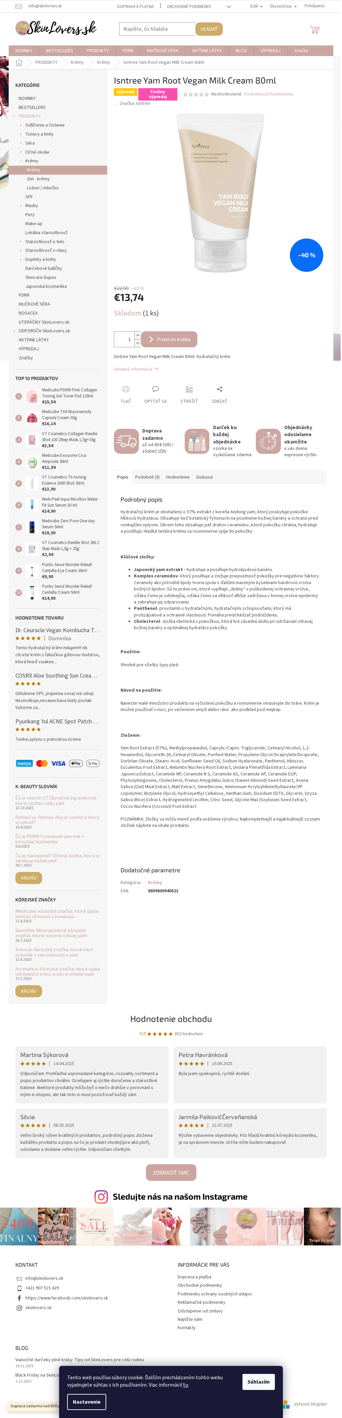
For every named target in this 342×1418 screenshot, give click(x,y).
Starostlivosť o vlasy (46, 250)
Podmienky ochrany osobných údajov (215, 1294)
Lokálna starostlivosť (46, 232)
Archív (29, 878)
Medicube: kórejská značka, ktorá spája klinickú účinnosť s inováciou (57, 913)
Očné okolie (37, 152)
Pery (30, 214)
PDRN (24, 295)
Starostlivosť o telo (44, 241)
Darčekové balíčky (43, 268)
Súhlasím (258, 1382)
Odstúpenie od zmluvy (200, 1311)
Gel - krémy (38, 179)
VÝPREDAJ (29, 349)
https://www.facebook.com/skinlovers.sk (66, 1298)
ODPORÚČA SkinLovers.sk (44, 331)
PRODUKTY (30, 116)
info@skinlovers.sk (44, 1278)
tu (185, 1385)
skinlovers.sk (38, 1307)
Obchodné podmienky (189, 7)
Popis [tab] (123, 477)
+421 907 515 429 (42, 1288)
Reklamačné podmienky (201, 1302)
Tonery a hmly (39, 134)
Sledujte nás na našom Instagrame (180, 1196)
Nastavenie (87, 1402)
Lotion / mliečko (43, 188)
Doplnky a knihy (40, 259)
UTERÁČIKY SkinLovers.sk (44, 322)
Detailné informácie (133, 369)
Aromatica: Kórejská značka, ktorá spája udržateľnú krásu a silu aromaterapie (57, 971)
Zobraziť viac (171, 1172)
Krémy (31, 161)
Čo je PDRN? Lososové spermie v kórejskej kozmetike (49, 839)
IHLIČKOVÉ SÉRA (34, 304)
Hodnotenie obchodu (171, 1018)
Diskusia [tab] (204, 477)
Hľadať (209, 29)
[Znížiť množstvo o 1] (137, 343)
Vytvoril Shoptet (310, 1404)
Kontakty (187, 1327)
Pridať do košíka (173, 339)
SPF (29, 197)
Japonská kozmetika (46, 286)
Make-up (33, 223)
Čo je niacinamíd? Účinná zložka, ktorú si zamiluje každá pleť (57, 858)
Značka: (135, 103)
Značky (26, 358)
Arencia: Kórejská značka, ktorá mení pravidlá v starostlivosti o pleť (54, 952)
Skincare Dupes (40, 277)
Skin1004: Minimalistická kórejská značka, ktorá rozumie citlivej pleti (51, 933)
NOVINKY (27, 98)
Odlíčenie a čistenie (45, 125)
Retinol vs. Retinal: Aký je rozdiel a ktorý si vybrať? (57, 820)
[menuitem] (24, 50)
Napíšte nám (190, 1319)
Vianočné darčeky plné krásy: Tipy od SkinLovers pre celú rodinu (79, 1360)
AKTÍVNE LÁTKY (34, 340)
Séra (30, 143)
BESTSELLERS (32, 107)
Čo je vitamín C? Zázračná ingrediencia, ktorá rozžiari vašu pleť (56, 800)
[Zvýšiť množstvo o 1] (137, 335)
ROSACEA (28, 313)
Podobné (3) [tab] (147, 477)
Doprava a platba (135, 7)
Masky (31, 205)
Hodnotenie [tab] (178, 477)
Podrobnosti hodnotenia (268, 94)
